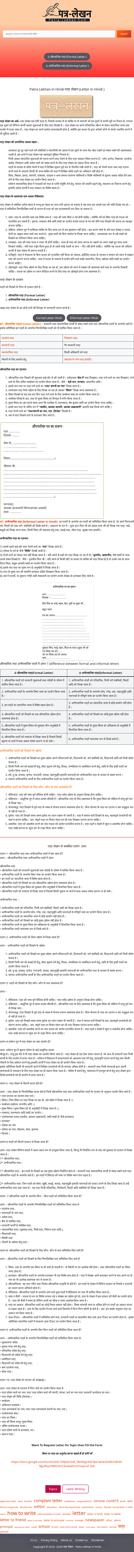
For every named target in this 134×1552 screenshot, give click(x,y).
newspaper (95, 1519)
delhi (130, 1501)
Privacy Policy (49, 1540)
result (34, 1527)
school (44, 1526)
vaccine (113, 1527)
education (52, 1507)
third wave (90, 1527)
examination (88, 1507)
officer (109, 1520)
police (117, 1520)
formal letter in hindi (122, 1507)
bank (20, 1501)
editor (39, 1506)
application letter (8, 1501)
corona (99, 1500)
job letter (66, 1514)
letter (79, 1513)
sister (81, 1527)
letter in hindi (95, 1514)
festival (107, 1507)
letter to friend (13, 1519)
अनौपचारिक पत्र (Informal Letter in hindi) (31, 521)
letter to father (112, 1514)
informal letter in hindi (49, 1514)
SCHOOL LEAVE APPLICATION (64, 1527)
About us (66, 1540)
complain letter (48, 1500)
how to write (21, 1513)
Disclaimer (97, 1540)
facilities (99, 1507)
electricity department (69, 1507)
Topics (53, 1489)
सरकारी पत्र (8, 345)
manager (79, 1520)
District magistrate (9, 1507)
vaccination (102, 1527)
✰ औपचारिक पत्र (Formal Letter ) (67, 57)
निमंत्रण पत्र (70, 338)
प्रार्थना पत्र (8, 338)
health (3, 1514)
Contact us (81, 1540)
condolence (69, 1501)
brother (28, 1501)
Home (33, 1540)
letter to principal (54, 1520)
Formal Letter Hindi (49, 318)
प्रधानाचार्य (4, 1531)
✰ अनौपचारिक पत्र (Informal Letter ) (67, 66)
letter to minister (34, 1520)
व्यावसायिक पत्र (10, 352)
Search (124, 33)
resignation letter (22, 1527)
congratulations (84, 1501)
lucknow (69, 1520)
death (123, 1501)
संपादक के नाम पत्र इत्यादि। (78, 359)
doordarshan (26, 1507)
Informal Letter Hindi (84, 318)
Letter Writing (75, 1489)
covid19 (112, 1500)
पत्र (121, 1526)
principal (6, 1527)
